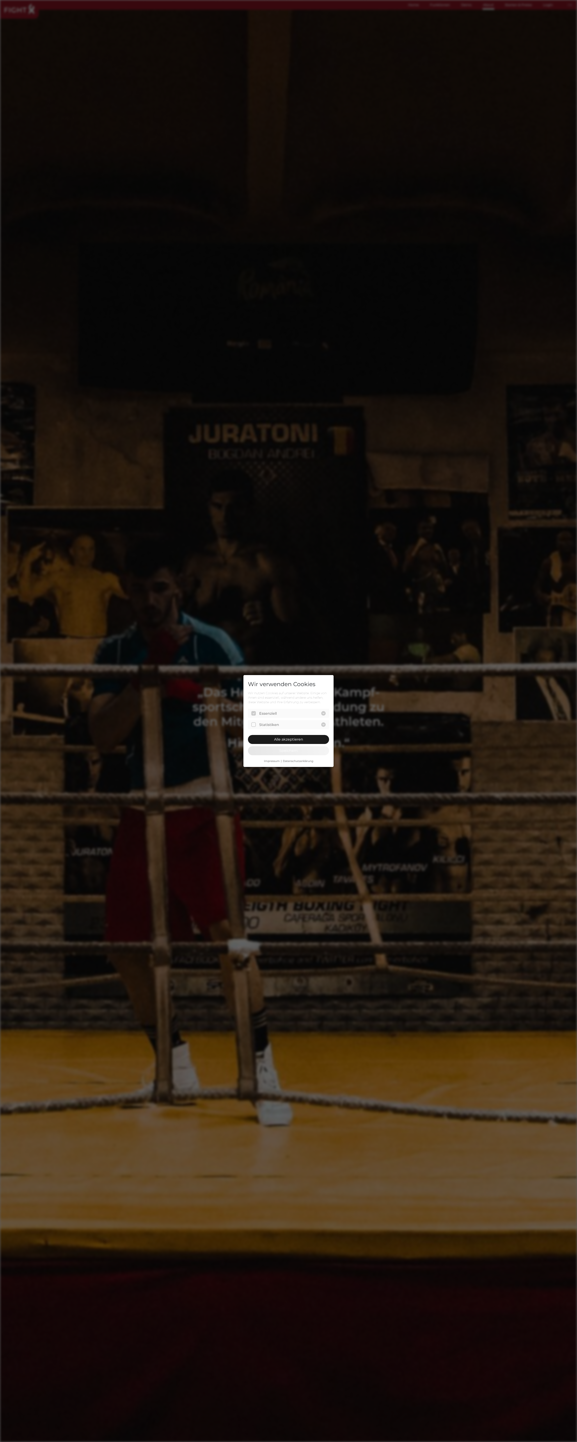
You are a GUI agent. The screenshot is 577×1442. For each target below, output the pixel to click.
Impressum (272, 761)
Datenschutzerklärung (298, 761)
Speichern (288, 750)
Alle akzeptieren (288, 739)
